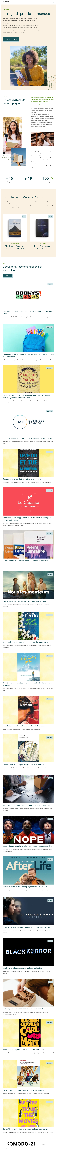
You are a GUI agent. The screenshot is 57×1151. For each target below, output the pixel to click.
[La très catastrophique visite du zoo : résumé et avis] (28, 1074)
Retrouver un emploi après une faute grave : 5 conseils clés (26, 805)
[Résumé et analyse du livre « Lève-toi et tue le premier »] (28, 463)
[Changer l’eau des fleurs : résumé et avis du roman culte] (28, 626)
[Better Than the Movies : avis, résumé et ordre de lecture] (28, 1113)
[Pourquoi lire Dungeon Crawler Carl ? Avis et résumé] (28, 1033)
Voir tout (7, 275)
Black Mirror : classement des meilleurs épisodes (22, 968)
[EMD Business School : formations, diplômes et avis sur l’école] (28, 422)
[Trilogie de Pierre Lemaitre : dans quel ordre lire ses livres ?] (28, 544)
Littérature (49, 368)
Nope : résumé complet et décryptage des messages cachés (27, 846)
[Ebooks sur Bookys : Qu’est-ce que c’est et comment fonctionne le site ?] (28, 295)
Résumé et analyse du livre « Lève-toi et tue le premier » (25, 479)
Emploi (50, 778)
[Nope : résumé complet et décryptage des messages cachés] (28, 830)
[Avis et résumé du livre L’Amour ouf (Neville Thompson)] (28, 710)
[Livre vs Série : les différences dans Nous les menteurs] (28, 585)
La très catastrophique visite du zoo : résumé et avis (23, 1090)
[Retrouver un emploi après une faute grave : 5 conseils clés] (28, 789)
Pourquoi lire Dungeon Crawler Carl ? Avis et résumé (23, 1049)
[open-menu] (53, 2)
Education (49, 327)
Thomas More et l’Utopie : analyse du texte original (23, 765)
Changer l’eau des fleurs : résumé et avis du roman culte (25, 642)
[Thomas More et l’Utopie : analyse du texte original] (28, 748)
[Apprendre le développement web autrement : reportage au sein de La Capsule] (28, 501)
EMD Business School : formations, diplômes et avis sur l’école (27, 438)
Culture (50, 284)
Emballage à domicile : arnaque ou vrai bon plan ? (23, 1009)
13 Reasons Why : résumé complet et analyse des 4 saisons (27, 927)
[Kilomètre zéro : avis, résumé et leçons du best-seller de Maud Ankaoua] (28, 667)
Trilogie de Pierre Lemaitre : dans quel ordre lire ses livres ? (26, 561)
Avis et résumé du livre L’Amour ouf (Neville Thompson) (24, 726)
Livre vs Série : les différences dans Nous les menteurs (24, 601)
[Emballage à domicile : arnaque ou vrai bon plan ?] (28, 993)
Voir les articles (11, 39)
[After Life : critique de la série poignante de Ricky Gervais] (28, 870)
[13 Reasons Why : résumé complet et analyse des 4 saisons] (28, 911)
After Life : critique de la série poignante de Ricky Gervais (25, 887)
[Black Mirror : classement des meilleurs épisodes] (28, 952)
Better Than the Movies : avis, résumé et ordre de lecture (25, 1129)
